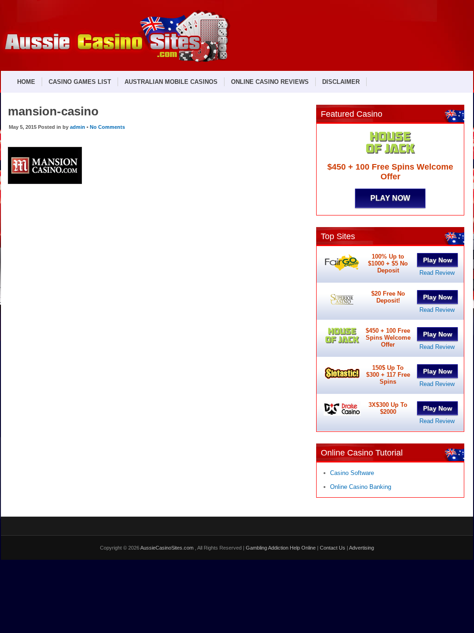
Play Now (390, 198)
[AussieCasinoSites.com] (116, 60)
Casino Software (352, 472)
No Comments (107, 127)
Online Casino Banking (360, 486)
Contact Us (332, 548)
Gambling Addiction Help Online (281, 548)
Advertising (361, 548)
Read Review (437, 272)
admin (77, 127)
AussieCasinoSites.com (167, 548)
